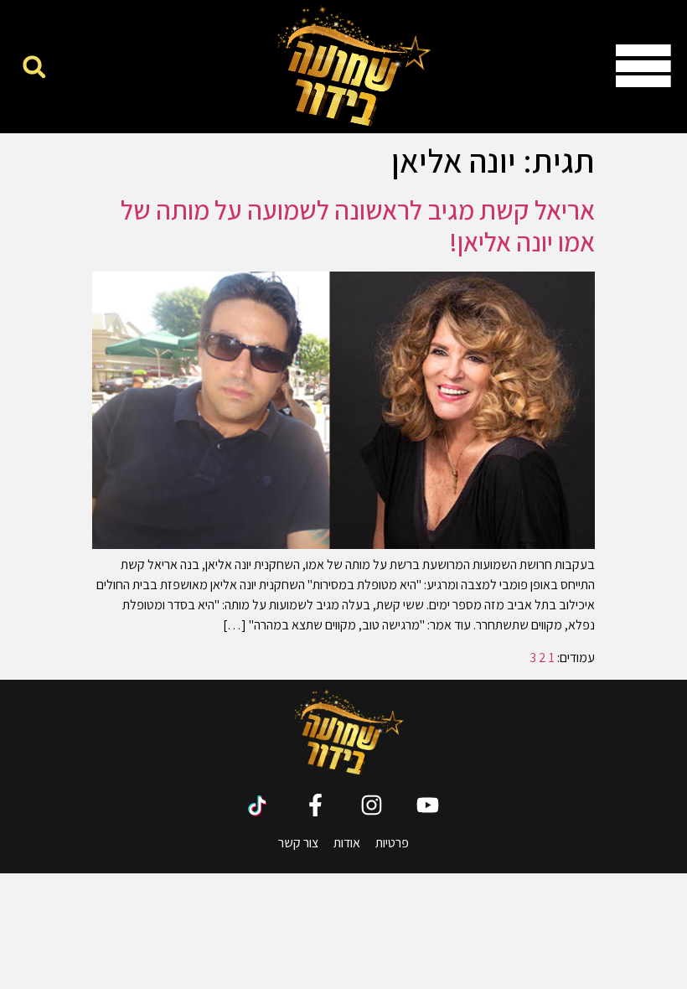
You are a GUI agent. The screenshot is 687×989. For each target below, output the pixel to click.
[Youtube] (427, 805)
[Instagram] (371, 805)
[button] (34, 67)
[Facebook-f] (315, 805)
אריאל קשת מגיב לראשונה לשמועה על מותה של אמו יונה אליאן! (358, 225)
